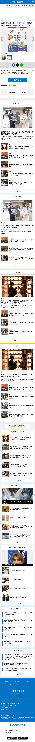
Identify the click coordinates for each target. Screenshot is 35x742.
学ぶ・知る (31, 5)
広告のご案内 (5, 709)
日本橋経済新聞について (7, 701)
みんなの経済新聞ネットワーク (17, 725)
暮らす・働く (25, 5)
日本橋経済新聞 (17, 2)
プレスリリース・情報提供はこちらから (11, 703)
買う (19, 5)
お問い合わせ (5, 707)
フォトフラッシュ (5, 20)
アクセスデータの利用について (9, 705)
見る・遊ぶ (14, 5)
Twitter (19, 694)
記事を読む (17, 80)
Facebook (15, 694)
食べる (8, 5)
